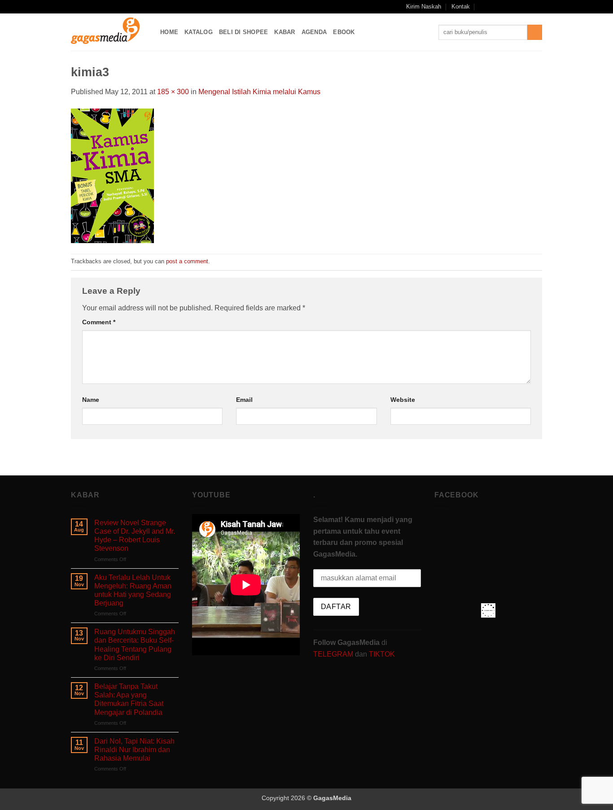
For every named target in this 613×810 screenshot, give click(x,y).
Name (90, 399)
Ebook (344, 32)
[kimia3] (112, 175)
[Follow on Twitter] (520, 7)
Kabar (284, 32)
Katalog (198, 32)
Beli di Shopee (243, 32)
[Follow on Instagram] (503, 7)
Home (169, 32)
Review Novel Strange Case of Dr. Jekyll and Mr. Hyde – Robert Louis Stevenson (134, 536)
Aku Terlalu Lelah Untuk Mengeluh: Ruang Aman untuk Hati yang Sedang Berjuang (132, 590)
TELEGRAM (334, 654)
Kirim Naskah (423, 6)
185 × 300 (173, 92)
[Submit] (534, 32)
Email (244, 399)
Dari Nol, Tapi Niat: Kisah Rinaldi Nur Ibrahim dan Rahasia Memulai (134, 749)
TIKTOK (382, 654)
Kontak (460, 6)
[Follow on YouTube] (529, 7)
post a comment (187, 261)
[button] (483, 6)
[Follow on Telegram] (537, 7)
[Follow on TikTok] (512, 7)
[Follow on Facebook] (494, 7)
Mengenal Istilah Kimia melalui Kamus (259, 92)
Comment (98, 322)
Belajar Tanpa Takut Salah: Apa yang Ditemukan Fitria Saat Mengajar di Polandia (128, 699)
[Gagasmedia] (109, 32)
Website (402, 399)
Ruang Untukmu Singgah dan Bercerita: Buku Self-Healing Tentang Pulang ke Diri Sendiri (134, 645)
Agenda (314, 32)
